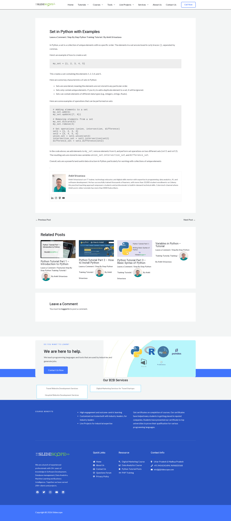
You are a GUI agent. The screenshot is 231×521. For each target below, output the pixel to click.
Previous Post (43, 219)
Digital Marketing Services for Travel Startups (115, 388)
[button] (188, 5)
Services (142, 4)
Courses (96, 4)
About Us (157, 4)
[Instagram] (56, 198)
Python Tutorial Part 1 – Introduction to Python (55, 262)
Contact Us (171, 4)
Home (70, 4)
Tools (109, 4)
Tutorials (82, 4)
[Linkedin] (52, 198)
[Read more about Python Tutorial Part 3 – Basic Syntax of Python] (134, 248)
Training (173, 255)
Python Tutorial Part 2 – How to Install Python (96, 261)
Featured (61, 268)
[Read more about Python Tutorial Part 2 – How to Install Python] (96, 248)
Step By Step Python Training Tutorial (85, 37)
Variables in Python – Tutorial (168, 245)
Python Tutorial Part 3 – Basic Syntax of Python (131, 261)
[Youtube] (63, 198)
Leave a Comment (58, 37)
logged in (65, 309)
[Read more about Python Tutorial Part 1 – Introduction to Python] (58, 248)
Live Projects (125, 4)
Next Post (189, 219)
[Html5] (60, 198)
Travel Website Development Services (62, 388)
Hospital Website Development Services (62, 395)
